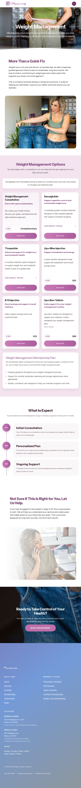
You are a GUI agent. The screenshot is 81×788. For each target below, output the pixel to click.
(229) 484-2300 (9, 773)
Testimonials (9, 699)
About (6, 682)
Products (8, 690)
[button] (74, 4)
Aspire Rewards (50, 690)
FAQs (6, 703)
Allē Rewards (49, 686)
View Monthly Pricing (53, 226)
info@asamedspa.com (25, 773)
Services (7, 686)
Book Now (21, 235)
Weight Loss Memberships (54, 699)
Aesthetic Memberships (53, 694)
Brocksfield (47, 773)
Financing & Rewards (52, 682)
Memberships (10, 694)
